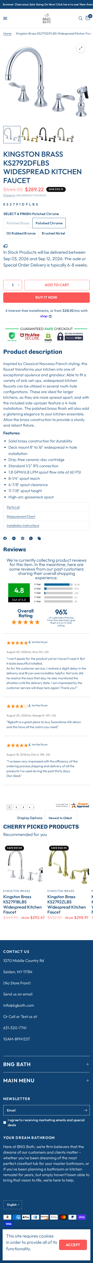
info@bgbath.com (18, 1005)
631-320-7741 (14, 1027)
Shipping (9, 195)
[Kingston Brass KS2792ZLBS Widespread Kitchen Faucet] (68, 865)
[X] (14, 538)
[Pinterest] (23, 538)
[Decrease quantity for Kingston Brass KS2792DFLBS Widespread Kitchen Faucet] (6, 285)
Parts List (13, 507)
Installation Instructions (23, 525)
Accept (73, 1244)
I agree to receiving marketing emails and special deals (46, 1122)
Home (7, 33)
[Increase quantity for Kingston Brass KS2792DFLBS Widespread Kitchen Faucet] (18, 285)
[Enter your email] (85, 1110)
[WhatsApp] (31, 538)
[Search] (80, 18)
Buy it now (46, 297)
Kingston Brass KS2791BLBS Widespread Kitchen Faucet (22, 904)
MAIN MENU (19, 1080)
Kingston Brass (16, 891)
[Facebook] (5, 538)
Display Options (30, 818)
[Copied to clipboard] (40, 538)
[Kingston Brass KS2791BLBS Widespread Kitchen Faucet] (24, 865)
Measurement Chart (21, 516)
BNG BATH (17, 1064)
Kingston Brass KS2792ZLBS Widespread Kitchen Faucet (66, 904)
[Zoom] (81, 48)
